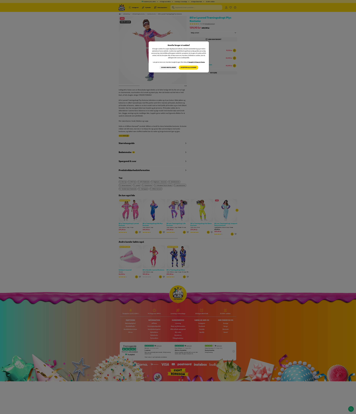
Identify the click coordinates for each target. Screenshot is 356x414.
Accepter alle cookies (188, 67)
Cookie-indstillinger (168, 67)
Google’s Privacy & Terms (197, 62)
